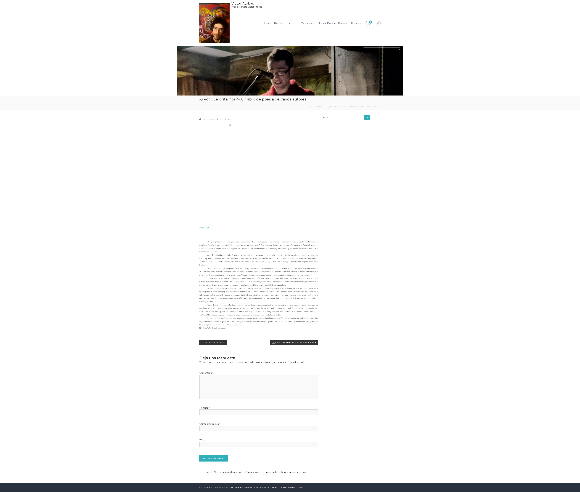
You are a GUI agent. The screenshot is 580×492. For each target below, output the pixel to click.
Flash (264, 487)
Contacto (356, 23)
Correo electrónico (209, 424)
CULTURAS (208, 328)
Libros (291, 23)
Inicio (267, 23)
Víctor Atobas (242, 3)
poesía (319, 107)
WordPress (298, 487)
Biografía (278, 23)
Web (201, 440)
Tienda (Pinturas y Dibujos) (333, 23)
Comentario (206, 373)
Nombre (204, 407)
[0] (367, 23)
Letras (217, 328)
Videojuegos (307, 23)
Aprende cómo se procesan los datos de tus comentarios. (275, 472)
